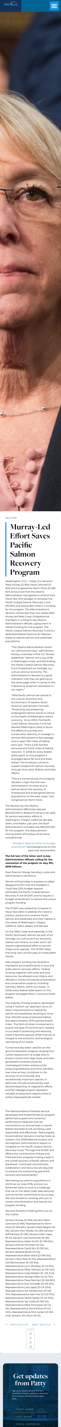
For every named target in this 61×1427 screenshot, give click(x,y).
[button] (54, 5)
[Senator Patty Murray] (10, 6)
